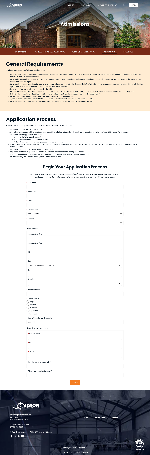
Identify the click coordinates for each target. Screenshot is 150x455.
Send (114, 417)
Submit (75, 382)
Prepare (100, 417)
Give (85, 417)
